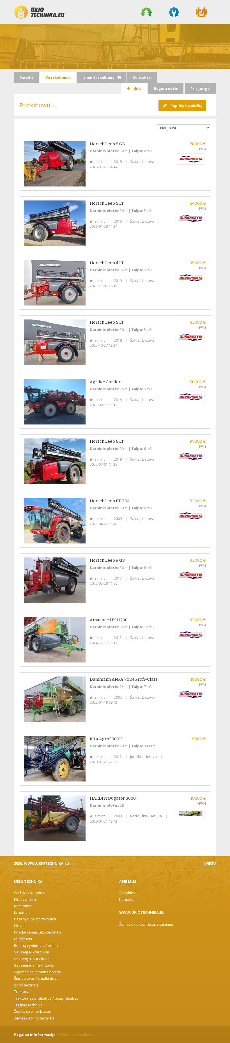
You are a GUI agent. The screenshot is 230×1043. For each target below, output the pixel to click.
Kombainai (23, 905)
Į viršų (210, 863)
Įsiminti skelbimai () (101, 77)
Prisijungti (200, 88)
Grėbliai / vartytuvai (30, 892)
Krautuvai (22, 912)
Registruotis (166, 88)
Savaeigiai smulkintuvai (34, 965)
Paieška (27, 77)
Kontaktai (142, 77)
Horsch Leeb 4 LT (107, 262)
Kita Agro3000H (106, 738)
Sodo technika (26, 985)
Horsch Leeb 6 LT (107, 441)
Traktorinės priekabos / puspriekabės (46, 998)
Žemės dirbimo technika (34, 1018)
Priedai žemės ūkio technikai (38, 932)
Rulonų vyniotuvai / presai (36, 945)
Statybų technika (202, 12)
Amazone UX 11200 (109, 619)
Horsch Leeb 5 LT (107, 203)
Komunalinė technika (174, 12)
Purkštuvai (23, 938)
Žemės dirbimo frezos (32, 1011)
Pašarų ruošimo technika (35, 918)
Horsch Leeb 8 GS (107, 143)
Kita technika (25, 899)
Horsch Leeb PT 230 (109, 500)
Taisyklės (127, 892)
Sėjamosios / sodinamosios (37, 971)
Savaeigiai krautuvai (31, 952)
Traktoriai (22, 991)
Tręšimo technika (28, 1004)
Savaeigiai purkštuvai (32, 958)
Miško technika (146, 12)
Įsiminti (99, 161)
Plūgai (19, 925)
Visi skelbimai (58, 77)
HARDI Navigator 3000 (113, 798)
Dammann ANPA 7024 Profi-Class (124, 679)
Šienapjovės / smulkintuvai (36, 978)
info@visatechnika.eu (76, 1034)
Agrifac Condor (105, 381)
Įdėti (136, 88)
